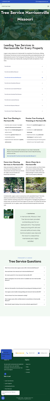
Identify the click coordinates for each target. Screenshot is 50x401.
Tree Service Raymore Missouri (11, 105)
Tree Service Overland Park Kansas (12, 94)
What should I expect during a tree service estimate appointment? (21, 304)
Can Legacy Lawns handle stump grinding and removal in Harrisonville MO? (23, 291)
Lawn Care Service (9, 380)
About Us (28, 364)
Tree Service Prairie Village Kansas (12, 111)
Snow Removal (8, 388)
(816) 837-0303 (6, 1)
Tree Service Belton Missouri (11, 72)
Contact (28, 372)
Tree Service (7, 66)
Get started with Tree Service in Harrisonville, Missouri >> (21, 156)
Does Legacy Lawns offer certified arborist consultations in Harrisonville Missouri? (22, 299)
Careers (28, 369)
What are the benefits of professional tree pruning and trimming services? (23, 288)
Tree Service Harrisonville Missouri (12, 77)
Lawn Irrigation (8, 383)
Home (16, 24)
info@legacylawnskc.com (42, 1)
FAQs (27, 367)
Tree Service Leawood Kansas (11, 100)
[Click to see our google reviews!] (19, 353)
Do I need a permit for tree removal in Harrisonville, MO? (18, 275)
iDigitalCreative (27, 398)
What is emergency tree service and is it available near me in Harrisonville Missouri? (23, 279)
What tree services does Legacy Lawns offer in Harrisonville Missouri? (22, 267)
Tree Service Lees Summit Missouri (12, 88)
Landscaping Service (9, 386)
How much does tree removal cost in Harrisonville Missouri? (19, 271)
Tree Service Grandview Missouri (12, 83)
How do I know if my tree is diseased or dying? (16, 295)
